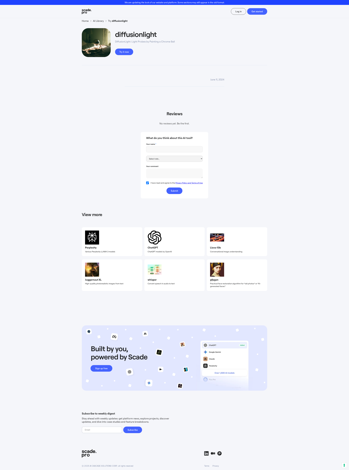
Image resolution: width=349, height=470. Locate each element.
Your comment (152, 166)
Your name (151, 144)
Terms (206, 466)
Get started (257, 11)
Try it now (124, 51)
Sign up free (101, 368)
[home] (92, 11)
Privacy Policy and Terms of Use (189, 183)
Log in (238, 11)
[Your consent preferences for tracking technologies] (344, 465)
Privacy (216, 466)
